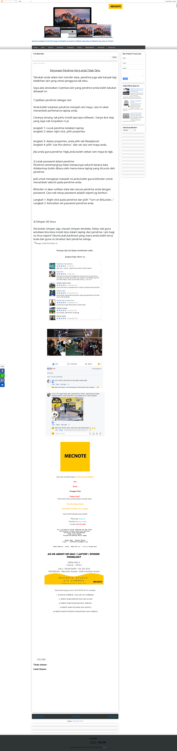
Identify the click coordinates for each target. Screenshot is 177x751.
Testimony (60, 47)
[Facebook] (2, 371)
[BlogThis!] (39, 659)
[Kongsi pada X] (41, 659)
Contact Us (111, 47)
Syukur (79, 47)
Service (50, 47)
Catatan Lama (112, 716)
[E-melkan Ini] (38, 659)
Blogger (105, 747)
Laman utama (75, 716)
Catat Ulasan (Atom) (77, 721)
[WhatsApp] (2, 375)
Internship (101, 47)
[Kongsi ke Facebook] (43, 659)
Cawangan (70, 47)
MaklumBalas (90, 47)
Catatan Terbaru (38, 716)
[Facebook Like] (2, 380)
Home (36, 47)
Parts (43, 47)
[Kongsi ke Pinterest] (45, 659)
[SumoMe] (2, 384)
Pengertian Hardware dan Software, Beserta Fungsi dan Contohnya (136, 90)
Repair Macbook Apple (136, 113)
